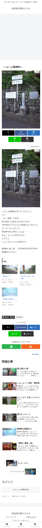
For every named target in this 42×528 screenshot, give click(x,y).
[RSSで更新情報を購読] (30, 346)
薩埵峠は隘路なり (9, 299)
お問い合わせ (31, 517)
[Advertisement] (21, 38)
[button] (27, 139)
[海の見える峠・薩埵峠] (27, 269)
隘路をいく (7, 276)
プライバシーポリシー (21, 520)
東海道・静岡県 (9, 317)
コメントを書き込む (21, 489)
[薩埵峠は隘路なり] (10, 292)
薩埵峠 (20, 317)
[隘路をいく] (10, 269)
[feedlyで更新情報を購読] (11, 346)
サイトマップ (11, 517)
